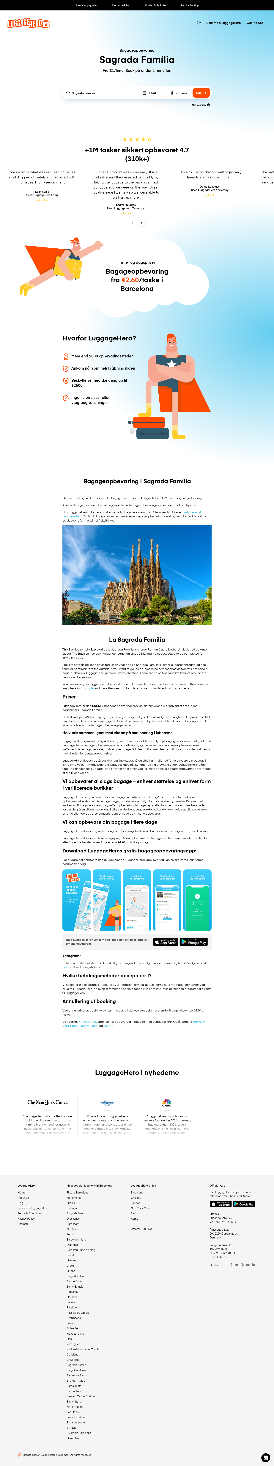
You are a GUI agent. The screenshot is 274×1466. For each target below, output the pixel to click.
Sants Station (75, 1401)
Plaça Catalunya (76, 1370)
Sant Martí (73, 1224)
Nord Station (75, 1407)
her (64, 967)
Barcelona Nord (76, 1239)
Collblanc (72, 1354)
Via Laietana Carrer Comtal (83, 1349)
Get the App (255, 23)
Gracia (71, 1203)
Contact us (216, 1265)
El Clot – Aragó (76, 1380)
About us (23, 1197)
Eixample (87, 688)
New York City (140, 1208)
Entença (72, 1208)
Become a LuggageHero (223, 23)
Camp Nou (73, 1438)
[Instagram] (242, 1265)
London (135, 1203)
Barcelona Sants (77, 1375)
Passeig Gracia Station (81, 1396)
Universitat (73, 1359)
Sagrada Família (76, 1365)
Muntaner (72, 1229)
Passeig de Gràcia (78, 1312)
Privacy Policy (26, 1218)
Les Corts (73, 1412)
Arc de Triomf (75, 1281)
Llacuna (71, 1260)
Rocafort (72, 1255)
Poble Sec (73, 1328)
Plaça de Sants (76, 1213)
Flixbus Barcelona (77, 1192)
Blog (20, 1203)
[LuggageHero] (28, 27)
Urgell (70, 1265)
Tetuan (71, 1234)
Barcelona (137, 1192)
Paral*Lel (72, 1307)
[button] (265, 1457)
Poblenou (72, 1292)
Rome (134, 1218)
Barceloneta (74, 1386)
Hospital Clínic (75, 1333)
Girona (71, 1271)
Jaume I (72, 1302)
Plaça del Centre (77, 1276)
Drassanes (73, 1218)
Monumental (74, 1197)
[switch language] (198, 22)
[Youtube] (248, 1265)
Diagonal (72, 1244)
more (134, 197)
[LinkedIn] (253, 1265)
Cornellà (72, 1297)
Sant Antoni (74, 1391)
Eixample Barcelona (79, 1433)
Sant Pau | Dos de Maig (81, 1250)
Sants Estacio (75, 1286)
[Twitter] (236, 1265)
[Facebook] (231, 1265)
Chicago (136, 1197)
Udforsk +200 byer (142, 1229)
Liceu (70, 1339)
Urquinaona (74, 1318)
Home (21, 1192)
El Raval (71, 1427)
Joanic (71, 1323)
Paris (134, 1213)
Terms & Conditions (30, 1213)
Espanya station (76, 1422)
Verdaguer (73, 1344)
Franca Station (76, 1417)
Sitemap (23, 1224)
